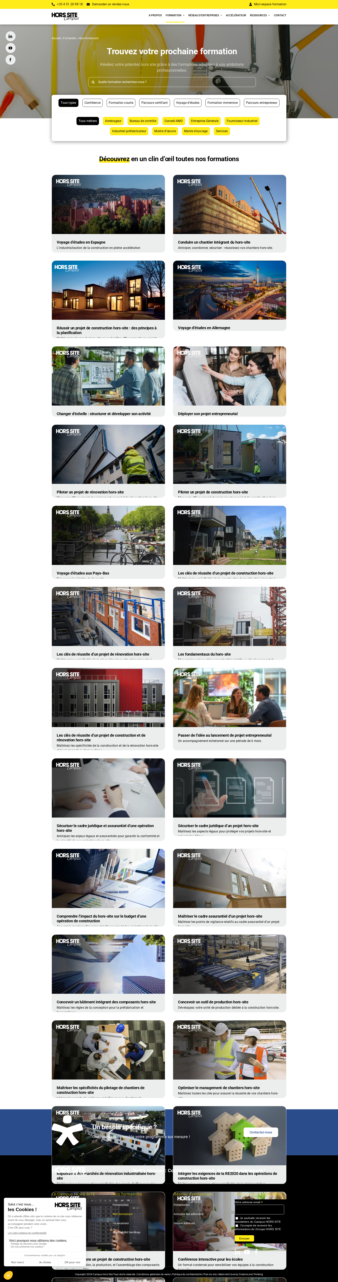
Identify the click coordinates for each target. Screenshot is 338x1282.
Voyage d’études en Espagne (81, 242)
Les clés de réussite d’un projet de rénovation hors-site (103, 654)
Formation (69, 38)
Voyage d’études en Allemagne (204, 327)
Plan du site (210, 1274)
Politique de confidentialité (187, 1274)
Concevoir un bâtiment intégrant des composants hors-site (106, 1002)
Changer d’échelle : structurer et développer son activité (104, 413)
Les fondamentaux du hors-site (204, 654)
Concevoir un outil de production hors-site (213, 1002)
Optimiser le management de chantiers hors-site (219, 1087)
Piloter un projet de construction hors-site (213, 492)
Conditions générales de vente (153, 1274)
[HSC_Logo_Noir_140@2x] (65, 14)
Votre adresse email (249, 1202)
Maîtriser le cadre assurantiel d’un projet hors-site (220, 916)
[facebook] (10, 60)
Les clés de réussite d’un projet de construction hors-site (225, 573)
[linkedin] (10, 36)
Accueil (56, 38)
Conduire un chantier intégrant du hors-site (214, 242)
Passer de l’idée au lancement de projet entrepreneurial (224, 735)
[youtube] (10, 48)
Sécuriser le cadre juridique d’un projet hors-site (218, 825)
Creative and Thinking (251, 1274)
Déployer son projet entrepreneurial (208, 413)
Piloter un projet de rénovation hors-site (90, 492)
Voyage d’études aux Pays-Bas (83, 573)
